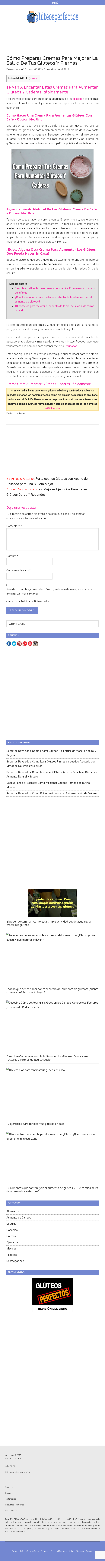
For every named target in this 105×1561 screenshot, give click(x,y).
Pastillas (11, 1254)
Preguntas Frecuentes (14, 1505)
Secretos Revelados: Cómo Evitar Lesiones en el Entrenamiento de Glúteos (51, 793)
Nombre (12, 556)
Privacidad (79, 1551)
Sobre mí (9, 1487)
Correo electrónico (18, 570)
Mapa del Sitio (11, 1511)
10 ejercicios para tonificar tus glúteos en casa (35, 1124)
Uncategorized (15, 1261)
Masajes (11, 1248)
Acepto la (28, 601)
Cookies (89, 1551)
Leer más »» (20, 1532)
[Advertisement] (52, 36)
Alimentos (12, 1211)
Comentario (14, 526)
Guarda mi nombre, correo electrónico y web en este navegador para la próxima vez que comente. (49, 591)
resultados (71, 346)
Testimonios (10, 1499)
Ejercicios (12, 1242)
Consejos (12, 1230)
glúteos (77, 98)
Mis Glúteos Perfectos (52, 17)
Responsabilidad (66, 1551)
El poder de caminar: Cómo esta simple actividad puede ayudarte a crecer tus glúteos (48, 923)
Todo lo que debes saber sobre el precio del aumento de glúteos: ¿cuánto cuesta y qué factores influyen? (52, 990)
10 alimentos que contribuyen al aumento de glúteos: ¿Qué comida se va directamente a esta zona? (52, 1189)
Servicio (54, 1551)
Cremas (21, 413)
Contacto (9, 1493)
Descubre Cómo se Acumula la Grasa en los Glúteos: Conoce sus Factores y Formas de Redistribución (47, 1057)
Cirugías (11, 1223)
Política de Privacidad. (34, 601)
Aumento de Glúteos (18, 1217)
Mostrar (34, 78)
